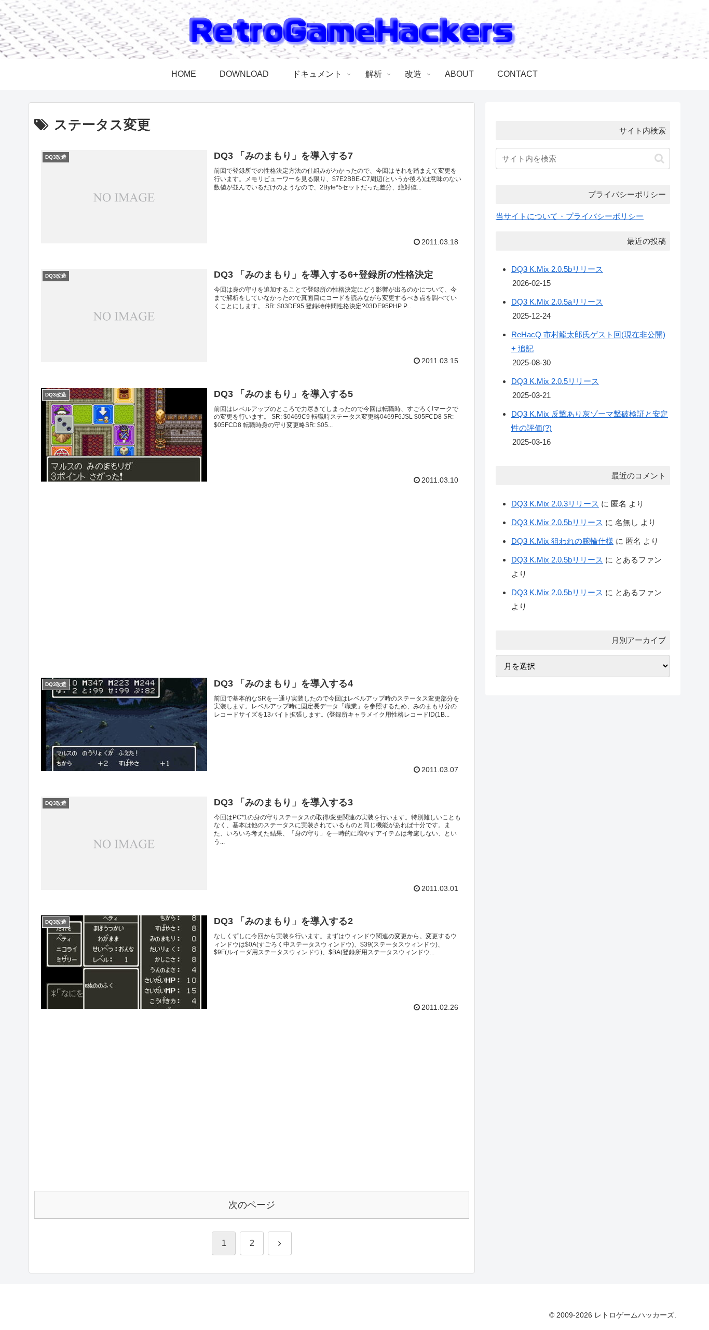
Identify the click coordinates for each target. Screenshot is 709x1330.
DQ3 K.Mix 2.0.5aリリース (557, 301)
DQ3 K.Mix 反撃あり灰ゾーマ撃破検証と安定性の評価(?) (589, 420)
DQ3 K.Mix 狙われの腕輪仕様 (562, 541)
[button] (659, 158)
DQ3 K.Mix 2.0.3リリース (555, 503)
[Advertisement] (127, 566)
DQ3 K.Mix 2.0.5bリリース (557, 269)
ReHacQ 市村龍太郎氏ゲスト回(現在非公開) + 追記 (588, 341)
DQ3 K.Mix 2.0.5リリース (555, 381)
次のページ (251, 1205)
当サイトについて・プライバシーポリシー (570, 216)
